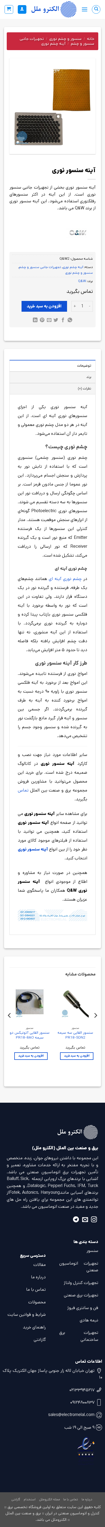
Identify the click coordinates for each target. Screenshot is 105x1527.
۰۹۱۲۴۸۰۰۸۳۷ (82, 1402)
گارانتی (40, 1340)
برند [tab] (88, 377)
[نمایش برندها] (77, 233)
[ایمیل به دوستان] (49, 320)
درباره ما (38, 1277)
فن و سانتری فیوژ (82, 1308)
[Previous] (95, 1026)
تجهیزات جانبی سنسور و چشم (40, 267)
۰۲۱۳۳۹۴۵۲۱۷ (81, 1390)
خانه (90, 38)
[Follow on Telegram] (76, 1220)
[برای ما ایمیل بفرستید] (85, 1220)
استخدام (30, 1499)
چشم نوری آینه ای (65, 579)
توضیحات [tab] (84, 365)
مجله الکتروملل (49, 1499)
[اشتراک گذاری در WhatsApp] (70, 320)
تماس (23, 790)
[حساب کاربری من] (22, 9)
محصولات (37, 1302)
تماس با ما (36, 1289)
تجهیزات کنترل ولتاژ (81, 1283)
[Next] (9, 1026)
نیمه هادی (89, 1320)
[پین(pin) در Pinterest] (42, 320)
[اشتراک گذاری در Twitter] (56, 320)
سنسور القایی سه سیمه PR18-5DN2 (75, 1035)
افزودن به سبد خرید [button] (76, 1056)
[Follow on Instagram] (94, 1220)
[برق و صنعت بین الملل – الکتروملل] (54, 9)
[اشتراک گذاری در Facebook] (63, 320)
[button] (84, 9)
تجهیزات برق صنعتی (81, 1295)
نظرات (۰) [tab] (84, 388)
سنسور (92, 1251)
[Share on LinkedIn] (35, 320)
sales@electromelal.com (71, 1415)
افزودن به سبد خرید (44, 306)
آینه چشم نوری (53, 43)
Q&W (82, 281)
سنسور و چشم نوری (65, 38)
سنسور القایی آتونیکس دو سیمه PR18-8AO (30, 1035)
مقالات (39, 1265)
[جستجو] (96, 9)
